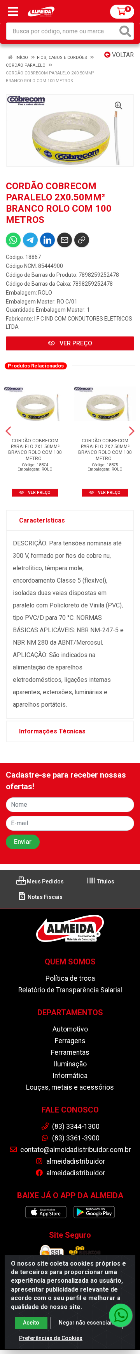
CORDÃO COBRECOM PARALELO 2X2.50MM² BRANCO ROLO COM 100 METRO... (105, 449)
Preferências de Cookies (50, 1338)
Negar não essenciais (87, 1323)
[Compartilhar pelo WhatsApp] (13, 240)
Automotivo (70, 1029)
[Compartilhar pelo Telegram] (30, 240)
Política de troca (70, 978)
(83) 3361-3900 (75, 1138)
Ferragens (70, 1041)
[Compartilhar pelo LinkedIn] (47, 240)
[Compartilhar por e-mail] (64, 240)
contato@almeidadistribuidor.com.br (75, 1150)
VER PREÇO (75, 343)
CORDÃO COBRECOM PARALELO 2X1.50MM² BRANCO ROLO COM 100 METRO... (35, 449)
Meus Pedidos (45, 881)
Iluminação (70, 1064)
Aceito (31, 1323)
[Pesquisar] (125, 31)
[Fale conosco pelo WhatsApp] (120, 1315)
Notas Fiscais (44, 897)
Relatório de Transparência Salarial (70, 990)
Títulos (105, 881)
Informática (70, 1076)
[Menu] (13, 12)
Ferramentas (70, 1052)
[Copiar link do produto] (81, 240)
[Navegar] (8, 431)
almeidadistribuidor (75, 1161)
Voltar (122, 55)
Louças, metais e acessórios (70, 1087)
